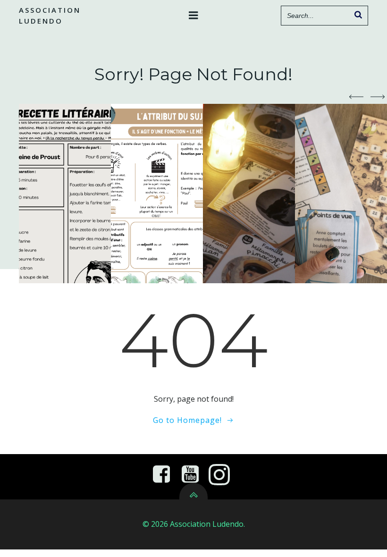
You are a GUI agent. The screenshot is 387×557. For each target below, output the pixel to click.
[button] (356, 97)
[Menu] (193, 16)
